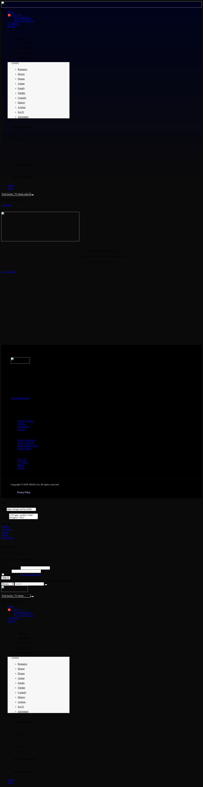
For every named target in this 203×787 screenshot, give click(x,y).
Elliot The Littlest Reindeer (23, 177)
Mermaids (17, 152)
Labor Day (17, 139)
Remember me (12, 574)
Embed (4, 518)
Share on (5, 523)
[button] (6, 205)
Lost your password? (30, 574)
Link (3, 509)
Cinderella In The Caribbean (24, 164)
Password (6, 571)
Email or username (10, 567)
